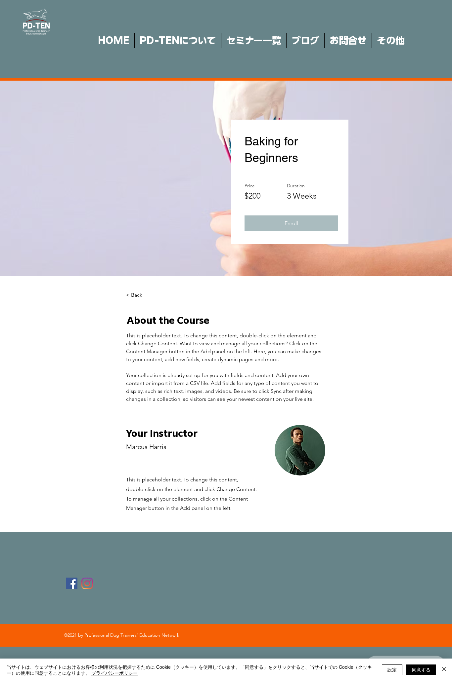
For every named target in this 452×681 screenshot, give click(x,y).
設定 (392, 669)
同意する (421, 669)
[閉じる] (444, 670)
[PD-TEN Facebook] (71, 583)
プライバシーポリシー (114, 672)
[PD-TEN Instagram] (87, 583)
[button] (291, 223)
